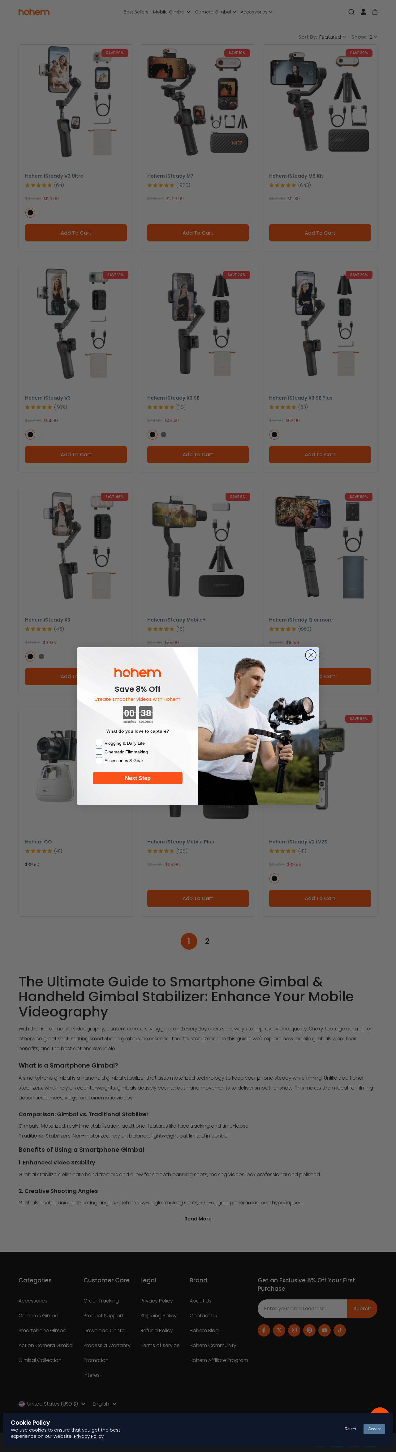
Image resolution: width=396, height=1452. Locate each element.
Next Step (138, 778)
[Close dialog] (310, 655)
